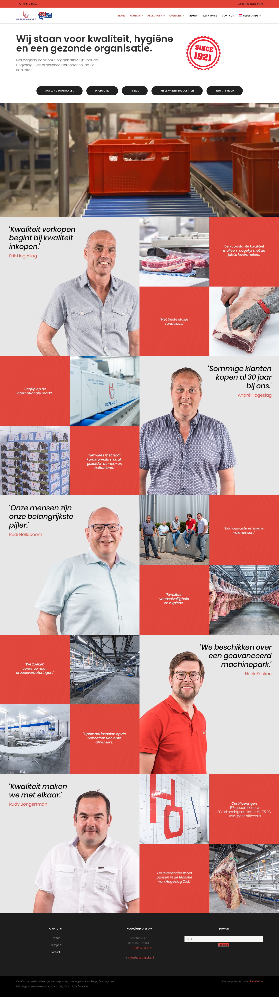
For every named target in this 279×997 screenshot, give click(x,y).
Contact (55, 952)
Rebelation (256, 981)
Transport (55, 945)
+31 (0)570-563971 (141, 948)
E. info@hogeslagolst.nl (250, 3)
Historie (55, 938)
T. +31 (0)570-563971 (27, 3)
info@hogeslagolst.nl (141, 957)
